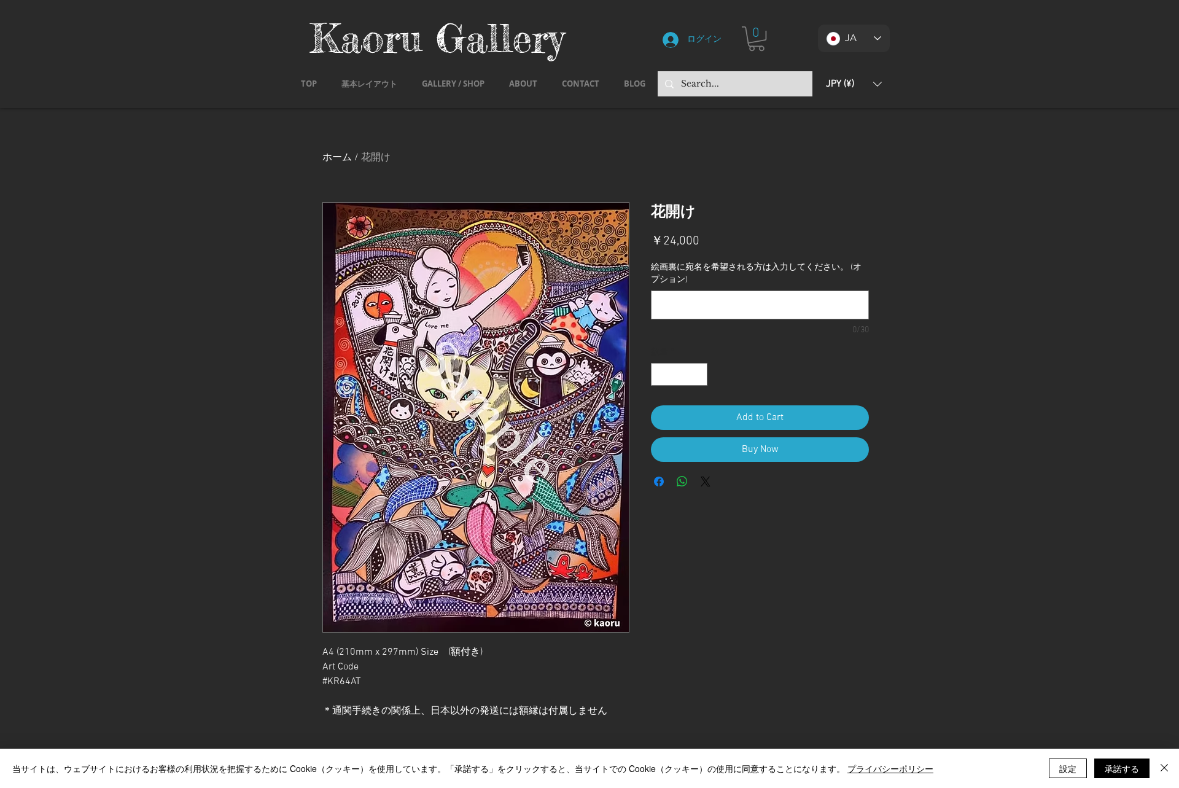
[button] (756, 38)
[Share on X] (705, 481)
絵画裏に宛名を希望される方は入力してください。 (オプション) (756, 273)
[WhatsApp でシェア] (682, 481)
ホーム (337, 158)
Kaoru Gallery (437, 38)
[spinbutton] (679, 374)
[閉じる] (1164, 768)
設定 (1067, 768)
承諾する (1122, 768)
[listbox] (854, 84)
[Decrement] (660, 374)
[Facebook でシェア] (659, 481)
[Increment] (698, 374)
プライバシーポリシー (890, 768)
